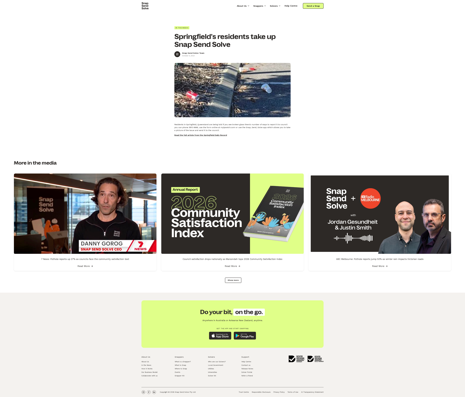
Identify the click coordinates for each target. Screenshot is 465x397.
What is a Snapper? (183, 362)
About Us (145, 362)
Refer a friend (247, 376)
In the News (146, 365)
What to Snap (180, 365)
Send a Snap (313, 6)
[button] (243, 6)
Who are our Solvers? (217, 362)
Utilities (211, 369)
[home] (145, 5)
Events (177, 372)
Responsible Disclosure (261, 392)
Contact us (245, 365)
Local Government (215, 365)
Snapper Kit (179, 376)
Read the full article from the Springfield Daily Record (200, 135)
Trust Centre (244, 392)
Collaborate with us (149, 376)
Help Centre (290, 5)
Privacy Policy (279, 392)
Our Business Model (149, 372)
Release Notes (247, 369)
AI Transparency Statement (312, 392)
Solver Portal (246, 372)
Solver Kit (212, 376)
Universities (212, 372)
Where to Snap (181, 369)
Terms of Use (292, 392)
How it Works (146, 369)
